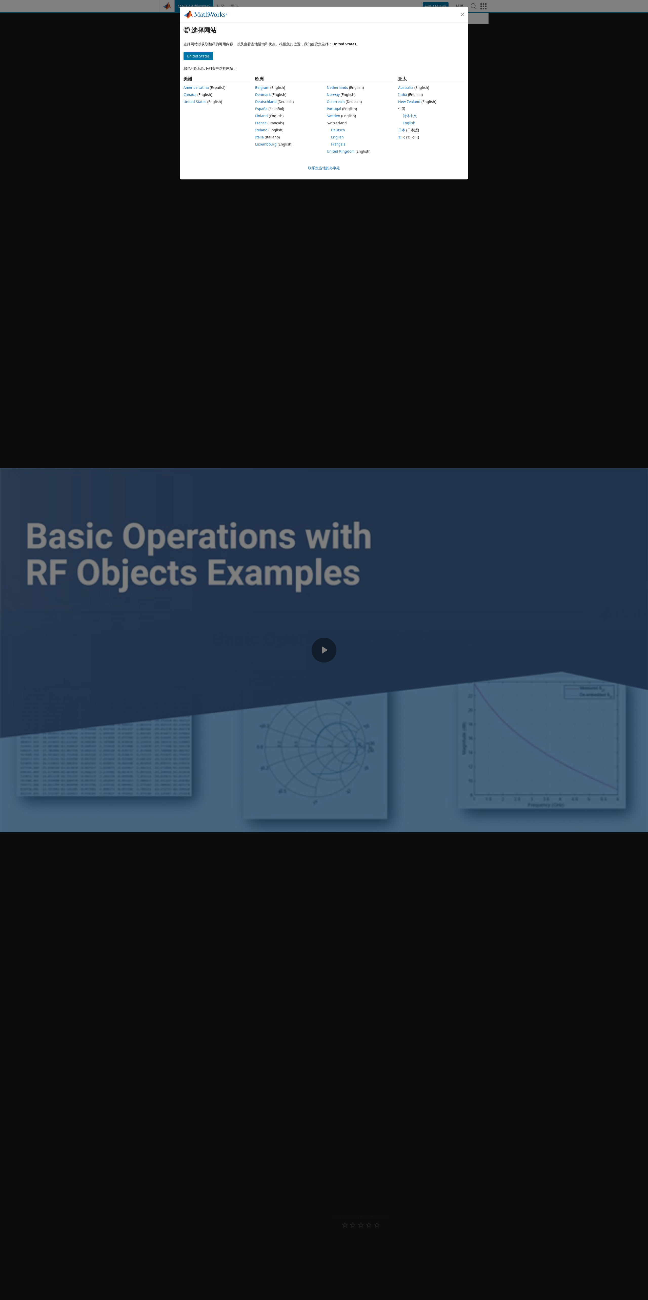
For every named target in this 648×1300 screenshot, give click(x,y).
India (402, 94)
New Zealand (409, 101)
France (261, 122)
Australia (405, 87)
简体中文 (410, 115)
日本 (401, 130)
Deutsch (338, 130)
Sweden (333, 115)
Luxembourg (266, 144)
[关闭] (462, 14)
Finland (261, 115)
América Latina (196, 87)
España (261, 108)
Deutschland (266, 101)
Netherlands (337, 87)
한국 (401, 137)
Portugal (334, 108)
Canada (190, 94)
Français (338, 144)
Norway (333, 94)
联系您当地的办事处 (324, 168)
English (337, 137)
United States (195, 101)
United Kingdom (341, 151)
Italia (259, 137)
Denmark (263, 94)
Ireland (261, 130)
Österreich (336, 101)
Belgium (262, 87)
